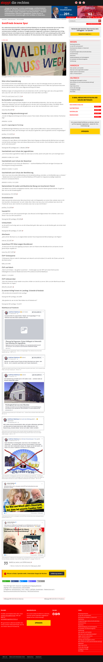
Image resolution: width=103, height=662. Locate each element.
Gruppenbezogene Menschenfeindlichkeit (80, 51)
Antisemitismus (16, 589)
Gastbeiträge (85, 109)
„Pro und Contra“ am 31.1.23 (13, 96)
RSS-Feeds (72, 91)
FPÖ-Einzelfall (20, 19)
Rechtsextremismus (33, 591)
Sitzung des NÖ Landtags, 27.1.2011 (12, 231)
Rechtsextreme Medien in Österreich (79, 48)
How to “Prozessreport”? (76, 73)
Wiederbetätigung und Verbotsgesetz (79, 57)
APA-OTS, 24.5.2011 (7, 287)
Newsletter (73, 84)
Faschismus (73, 50)
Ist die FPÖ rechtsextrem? (76, 46)
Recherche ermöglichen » (85, 34)
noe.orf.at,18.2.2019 (7, 110)
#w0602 (11, 562)
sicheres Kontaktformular (8, 615)
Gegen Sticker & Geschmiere (77, 71)
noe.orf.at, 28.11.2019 (8, 252)
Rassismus (72, 55)
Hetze (27, 589)
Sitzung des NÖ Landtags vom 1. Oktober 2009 (15, 147)
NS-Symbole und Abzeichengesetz (78, 59)
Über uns (5, 657)
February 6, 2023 (35, 566)
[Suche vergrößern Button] (99, 21)
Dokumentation (12, 19)
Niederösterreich (49, 589)
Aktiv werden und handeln (77, 68)
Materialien (85, 112)
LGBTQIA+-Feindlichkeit (36, 589)
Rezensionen (85, 115)
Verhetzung (73, 61)
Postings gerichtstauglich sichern (78, 80)
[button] (6, 581)
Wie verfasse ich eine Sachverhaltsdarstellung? (82, 82)
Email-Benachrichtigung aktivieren (31, 586)
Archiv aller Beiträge (75, 88)
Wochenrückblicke (85, 105)
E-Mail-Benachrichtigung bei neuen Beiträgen (85, 98)
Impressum (38, 657)
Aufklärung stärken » (57, 573)
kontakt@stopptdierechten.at (9, 619)
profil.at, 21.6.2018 (7, 207)
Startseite (4, 19)
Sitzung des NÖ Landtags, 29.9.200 (11, 219)
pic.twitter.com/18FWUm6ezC (22, 562)
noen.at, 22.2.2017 (7, 240)
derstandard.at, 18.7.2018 (9, 194)
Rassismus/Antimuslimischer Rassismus (15, 591)
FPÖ (23, 589)
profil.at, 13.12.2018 (7, 134)
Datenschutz (30, 657)
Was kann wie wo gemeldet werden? (79, 69)
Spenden (85, 131)
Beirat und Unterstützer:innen (17, 657)
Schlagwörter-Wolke (75, 89)
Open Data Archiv (74, 86)
